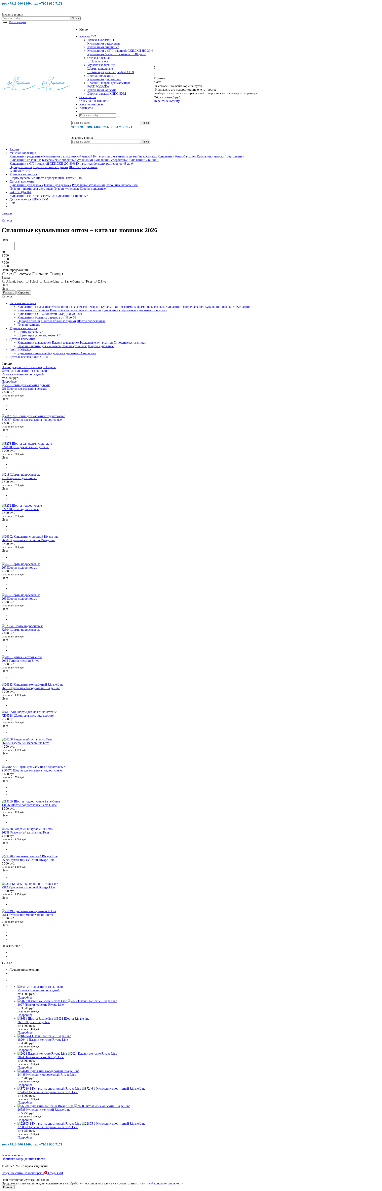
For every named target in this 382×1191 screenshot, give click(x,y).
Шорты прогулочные (83, 167)
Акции (14, 149)
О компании (87, 100)
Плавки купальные (66, 188)
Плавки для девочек (57, 185)
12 (10, 963)
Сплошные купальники (122, 185)
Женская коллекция (100, 40)
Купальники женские (101, 90)
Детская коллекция (100, 75)
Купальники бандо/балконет (177, 156)
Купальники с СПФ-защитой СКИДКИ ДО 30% (120, 50)
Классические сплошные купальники (67, 160)
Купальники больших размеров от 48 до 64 (116, 54)
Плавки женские (29, 324)
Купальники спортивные (111, 160)
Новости (103, 100)
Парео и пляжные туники (50, 167)
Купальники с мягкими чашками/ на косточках (125, 156)
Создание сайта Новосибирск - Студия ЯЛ (32, 1173)
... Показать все (97, 61)
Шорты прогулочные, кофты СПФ (110, 72)
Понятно (8, 1187)
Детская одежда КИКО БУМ (106, 93)
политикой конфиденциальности (161, 1183)
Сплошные (80, 195)
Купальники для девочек (104, 79)
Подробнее (9, 381)
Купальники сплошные (103, 47)
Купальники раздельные (103, 43)
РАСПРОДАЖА (98, 86)
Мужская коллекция (101, 65)
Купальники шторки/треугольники (220, 156)
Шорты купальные (100, 68)
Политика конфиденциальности (23, 1159)
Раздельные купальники (88, 185)
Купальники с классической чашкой (67, 156)
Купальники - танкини (144, 160)
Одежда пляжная (98, 57)
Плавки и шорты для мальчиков (109, 83)
